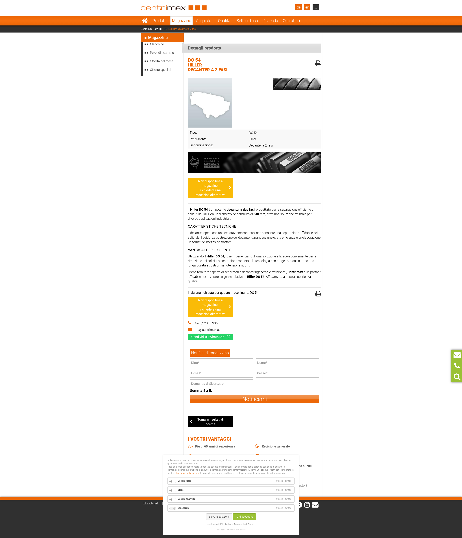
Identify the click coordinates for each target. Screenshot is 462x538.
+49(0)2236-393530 (207, 323)
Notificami (254, 399)
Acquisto (203, 20)
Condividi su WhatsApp (207, 337)
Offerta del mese (161, 61)
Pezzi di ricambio (162, 53)
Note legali (150, 503)
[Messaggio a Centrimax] (457, 355)
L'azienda (270, 20)
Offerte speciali (160, 70)
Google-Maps (184, 480)
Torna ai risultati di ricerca (210, 422)
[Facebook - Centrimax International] (299, 505)
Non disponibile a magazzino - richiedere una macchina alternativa (210, 188)
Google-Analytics (186, 499)
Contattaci (292, 20)
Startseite (145, 20)
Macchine (157, 44)
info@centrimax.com (208, 330)
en (307, 7)
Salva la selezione (219, 516)
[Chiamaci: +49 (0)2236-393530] (457, 366)
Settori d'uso (247, 20)
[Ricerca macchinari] (457, 377)
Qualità (224, 20)
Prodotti (159, 20)
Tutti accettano (244, 516)
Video (181, 489)
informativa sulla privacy (187, 473)
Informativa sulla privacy (235, 530)
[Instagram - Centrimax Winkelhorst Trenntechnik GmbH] (307, 504)
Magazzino (181, 20)
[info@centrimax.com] (315, 504)
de (298, 7)
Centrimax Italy (149, 28)
